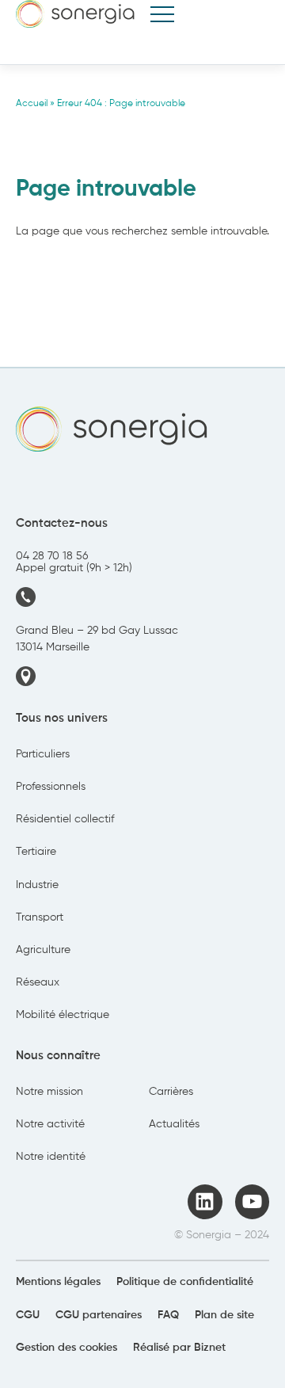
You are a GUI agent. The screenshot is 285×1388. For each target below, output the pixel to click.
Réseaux (37, 982)
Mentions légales (58, 1281)
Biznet (210, 1347)
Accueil (32, 104)
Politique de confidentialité (184, 1281)
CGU (28, 1315)
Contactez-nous (62, 523)
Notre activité (50, 1124)
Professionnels (51, 786)
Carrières (171, 1091)
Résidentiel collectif (65, 819)
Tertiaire (36, 851)
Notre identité (51, 1156)
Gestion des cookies (66, 1347)
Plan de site (224, 1315)
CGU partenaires (98, 1315)
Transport (39, 917)
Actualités (174, 1124)
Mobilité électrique (62, 1014)
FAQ (168, 1315)
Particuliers (43, 754)
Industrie (37, 884)
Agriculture (43, 949)
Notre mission (49, 1091)
